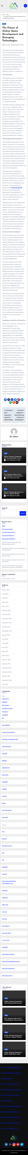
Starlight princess (7, 708)
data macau (5, 705)
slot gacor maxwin (7, 529)
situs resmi (5, 775)
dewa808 (4, 782)
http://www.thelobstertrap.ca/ (11, 961)
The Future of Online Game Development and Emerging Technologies (12, 34)
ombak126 (5, 715)
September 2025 (7, 631)
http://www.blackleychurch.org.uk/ (11, 1089)
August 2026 (6, 590)
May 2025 (5, 647)
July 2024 (5, 684)
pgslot (4, 803)
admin (8, 45)
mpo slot (4, 874)
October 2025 (6, 627)
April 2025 (5, 651)
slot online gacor (7, 810)
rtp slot (4, 825)
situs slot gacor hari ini (8, 532)
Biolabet (4, 760)
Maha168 (4, 702)
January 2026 (6, 614)
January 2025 (6, 664)
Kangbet (4, 789)
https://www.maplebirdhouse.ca (10, 1117)
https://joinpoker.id (6, 1100)
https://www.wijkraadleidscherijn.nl (11, 1106)
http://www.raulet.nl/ (8, 954)
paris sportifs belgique (8, 539)
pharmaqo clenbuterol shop (10, 739)
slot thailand (5, 926)
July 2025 (5, 639)
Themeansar (14, 1152)
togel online (5, 699)
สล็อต (3, 526)
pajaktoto (5, 890)
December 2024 (7, 668)
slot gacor (5, 711)
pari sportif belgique (8, 535)
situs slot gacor (6, 933)
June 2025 (5, 643)
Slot (3, 831)
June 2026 (5, 594)
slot (3, 718)
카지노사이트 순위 (16, 187)
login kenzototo (6, 746)
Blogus (23, 1150)
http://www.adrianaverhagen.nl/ (10, 1095)
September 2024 (7, 680)
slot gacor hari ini (7, 846)
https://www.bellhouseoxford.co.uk (11, 1073)
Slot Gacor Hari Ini (7, 975)
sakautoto (5, 897)
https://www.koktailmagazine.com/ (11, 1067)
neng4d (4, 796)
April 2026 (5, 602)
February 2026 (6, 610)
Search (4, 508)
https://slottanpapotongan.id (9, 1112)
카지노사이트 (5, 940)
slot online (5, 817)
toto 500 (4, 753)
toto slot (4, 919)
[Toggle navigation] (2, 6)
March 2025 (5, 655)
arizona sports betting (8, 732)
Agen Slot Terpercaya (8, 968)
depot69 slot (5, 767)
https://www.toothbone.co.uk (9, 1128)
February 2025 (6, 659)
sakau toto (5, 904)
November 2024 (7, 672)
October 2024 (6, 676)
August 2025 (6, 635)
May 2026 (5, 598)
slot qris (4, 912)
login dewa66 (6, 725)
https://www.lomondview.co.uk (10, 1123)
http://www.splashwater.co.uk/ (10, 1084)
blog (4, 23)
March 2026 (5, 606)
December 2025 (6, 618)
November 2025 (6, 622)
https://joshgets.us (6, 1078)
